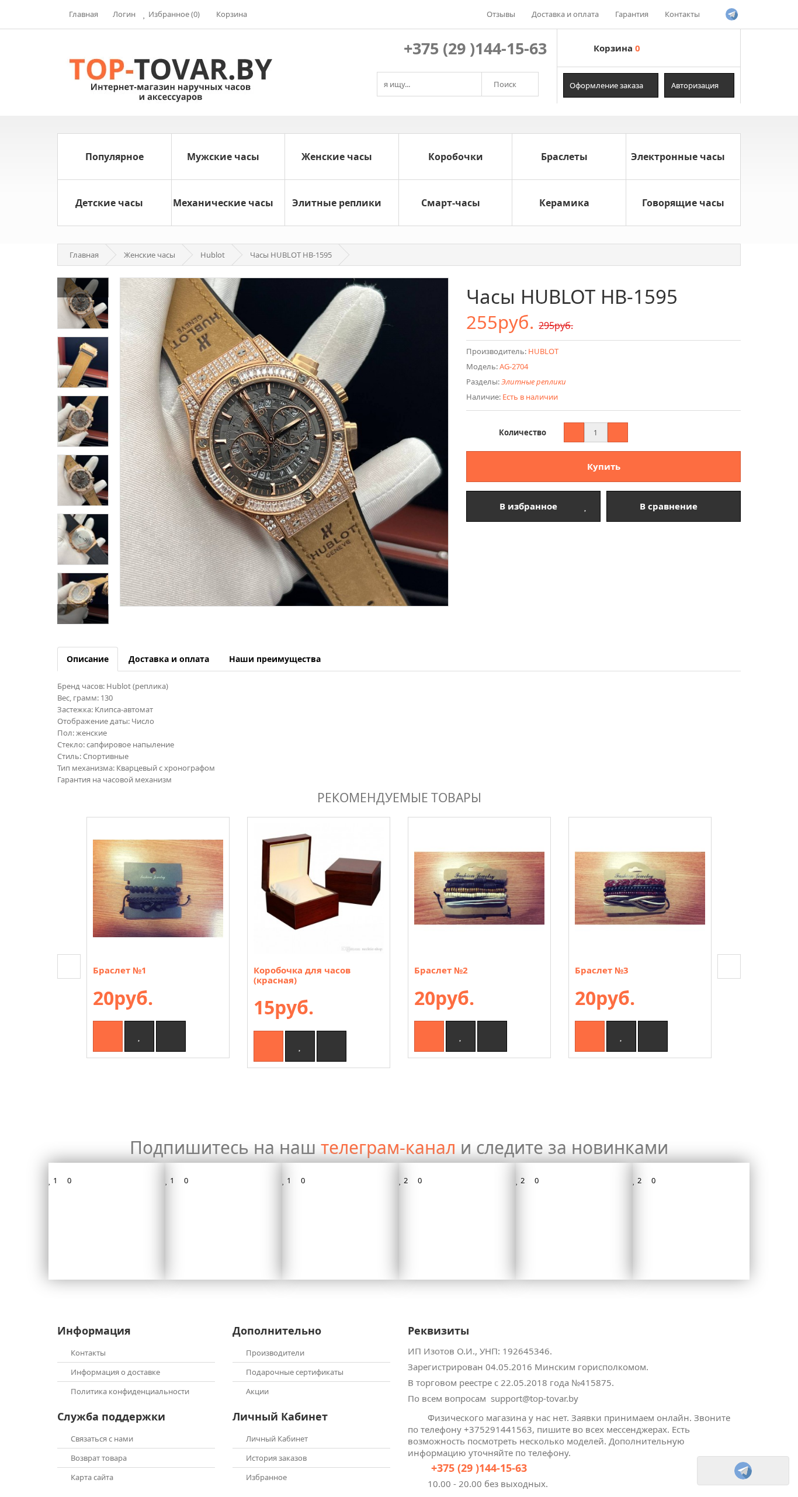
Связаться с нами (102, 1438)
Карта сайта (92, 1477)
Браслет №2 (441, 970)
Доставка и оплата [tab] (169, 658)
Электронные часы (678, 156)
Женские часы (336, 156)
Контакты (88, 1352)
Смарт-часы (450, 202)
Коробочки (455, 156)
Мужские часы (223, 156)
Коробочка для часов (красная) (302, 975)
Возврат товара (99, 1458)
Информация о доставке (115, 1372)
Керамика (564, 202)
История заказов (276, 1458)
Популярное (114, 156)
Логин (124, 14)
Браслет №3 (602, 970)
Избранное (266, 1477)
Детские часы (109, 202)
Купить (603, 466)
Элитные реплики (336, 202)
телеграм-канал (388, 1147)
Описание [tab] (88, 658)
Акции (257, 1391)
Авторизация (695, 85)
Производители (275, 1352)
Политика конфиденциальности (130, 1391)
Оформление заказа (607, 85)
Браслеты (564, 156)
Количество (522, 432)
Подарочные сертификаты (295, 1372)
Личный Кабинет (277, 1438)
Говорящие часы (683, 202)
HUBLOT (543, 351)
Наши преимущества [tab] (275, 658)
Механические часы (223, 202)
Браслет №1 (120, 970)
